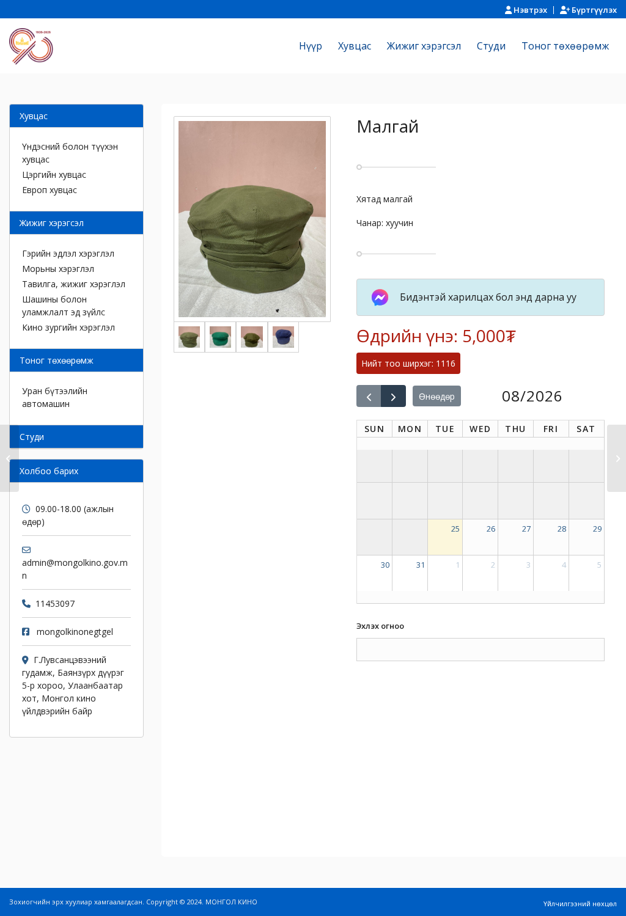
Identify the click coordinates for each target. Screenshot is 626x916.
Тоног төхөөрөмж (57, 360)
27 (526, 528)
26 (491, 528)
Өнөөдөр (437, 396)
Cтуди (32, 436)
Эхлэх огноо (380, 625)
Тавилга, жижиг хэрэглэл (73, 284)
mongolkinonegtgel (75, 631)
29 (597, 528)
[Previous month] (368, 396)
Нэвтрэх (529, 9)
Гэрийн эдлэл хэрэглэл (68, 253)
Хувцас (34, 116)
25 (455, 528)
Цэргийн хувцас (54, 174)
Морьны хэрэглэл (58, 268)
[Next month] (393, 396)
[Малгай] (9, 458)
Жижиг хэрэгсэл (52, 223)
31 (420, 564)
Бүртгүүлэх (593, 9)
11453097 (55, 603)
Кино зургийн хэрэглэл (68, 327)
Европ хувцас (49, 190)
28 (562, 528)
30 (385, 564)
